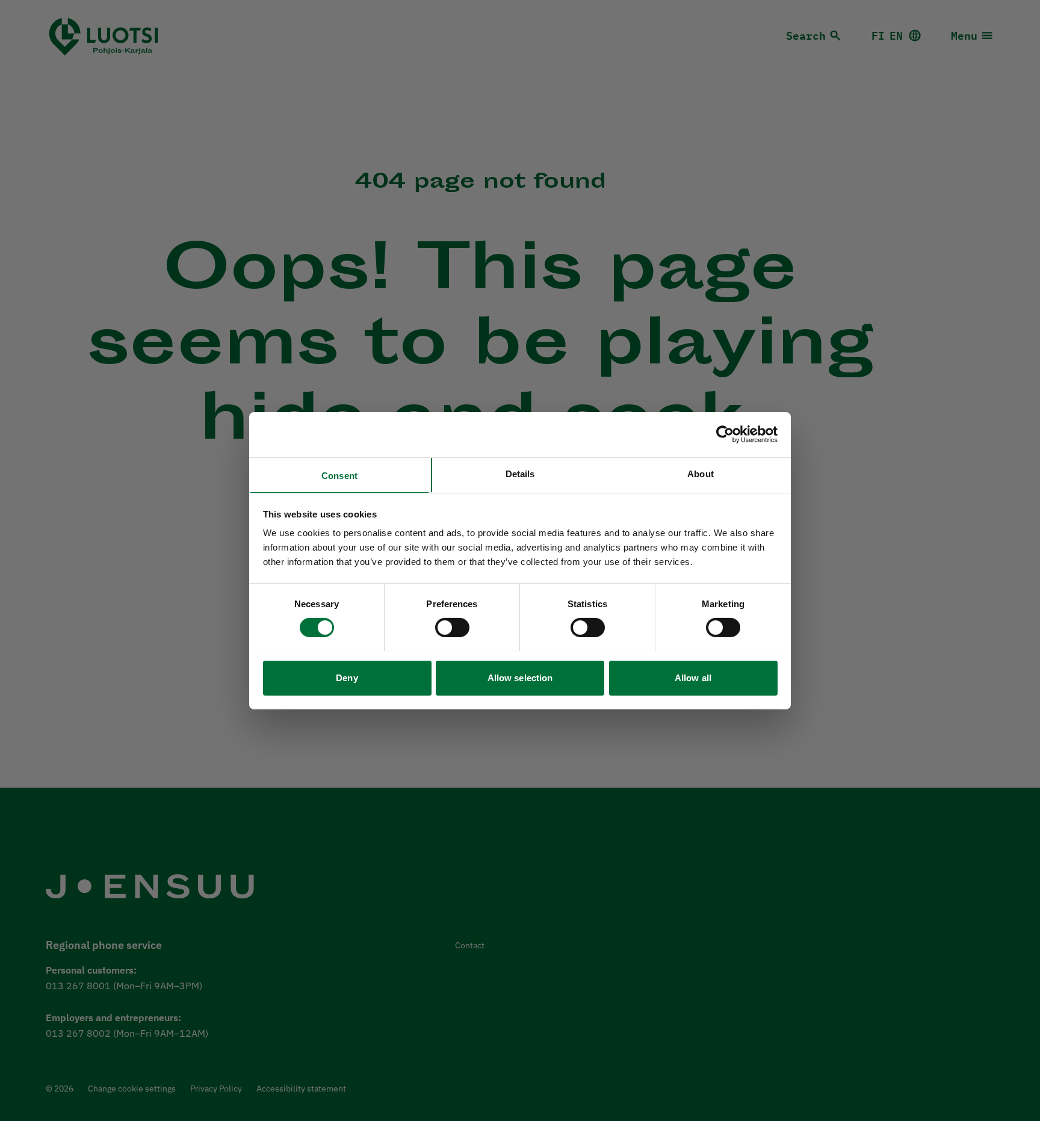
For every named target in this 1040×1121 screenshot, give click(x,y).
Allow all (693, 677)
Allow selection (520, 677)
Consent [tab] (339, 475)
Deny (347, 677)
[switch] (452, 627)
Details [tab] (520, 473)
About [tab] (700, 473)
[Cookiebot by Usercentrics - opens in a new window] (725, 434)
